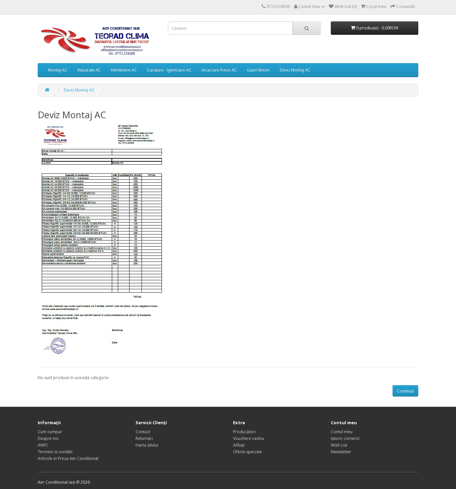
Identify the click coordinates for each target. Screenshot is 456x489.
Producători (244, 432)
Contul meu (342, 432)
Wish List (339, 445)
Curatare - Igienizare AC (169, 70)
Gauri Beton (258, 70)
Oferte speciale (247, 452)
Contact (143, 432)
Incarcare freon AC (219, 70)
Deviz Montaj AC (295, 70)
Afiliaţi (239, 445)
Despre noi (48, 438)
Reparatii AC (89, 70)
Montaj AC (57, 70)
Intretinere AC (124, 70)
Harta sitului (147, 445)
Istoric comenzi (345, 438)
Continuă (405, 391)
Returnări (144, 438)
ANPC (43, 445)
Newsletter (341, 452)
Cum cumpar (50, 432)
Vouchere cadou (248, 438)
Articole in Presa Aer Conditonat (68, 458)
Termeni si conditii (55, 452)
